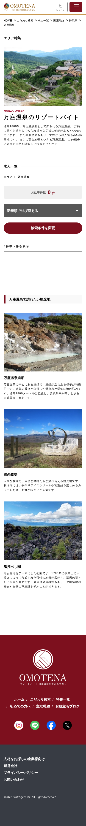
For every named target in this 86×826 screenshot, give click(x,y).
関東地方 (59, 20)
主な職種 (43, 706)
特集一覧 (63, 699)
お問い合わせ (14, 779)
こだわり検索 (25, 20)
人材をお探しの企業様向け (24, 759)
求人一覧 (44, 20)
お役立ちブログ (67, 706)
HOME (8, 20)
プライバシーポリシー (21, 773)
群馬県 (73, 20)
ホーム (19, 699)
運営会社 (10, 766)
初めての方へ (20, 706)
